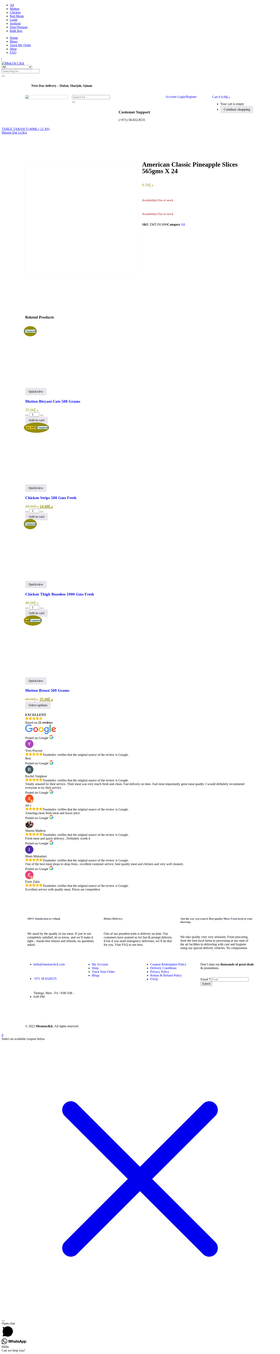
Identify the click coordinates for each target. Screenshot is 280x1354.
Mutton (14, 8)
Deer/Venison (18, 27)
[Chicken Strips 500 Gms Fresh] (55, 482)
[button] (221, 97)
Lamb (13, 19)
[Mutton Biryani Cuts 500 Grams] (55, 386)
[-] (26, 415)
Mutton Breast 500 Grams (47, 690)
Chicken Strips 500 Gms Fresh (50, 498)
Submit (206, 983)
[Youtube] (57, 1011)
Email (205, 979)
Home (14, 38)
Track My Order (20, 45)
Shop (13, 49)
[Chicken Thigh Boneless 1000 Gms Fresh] (55, 579)
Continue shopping (237, 109)
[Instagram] (44, 1011)
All (12, 5)
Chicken (15, 12)
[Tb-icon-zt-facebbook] (30, 1011)
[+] (41, 415)
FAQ (13, 52)
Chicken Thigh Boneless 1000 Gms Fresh (59, 594)
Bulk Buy (16, 31)
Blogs (13, 41)
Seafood (15, 23)
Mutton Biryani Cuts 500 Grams (52, 401)
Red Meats (17, 16)
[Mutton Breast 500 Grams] (55, 675)
